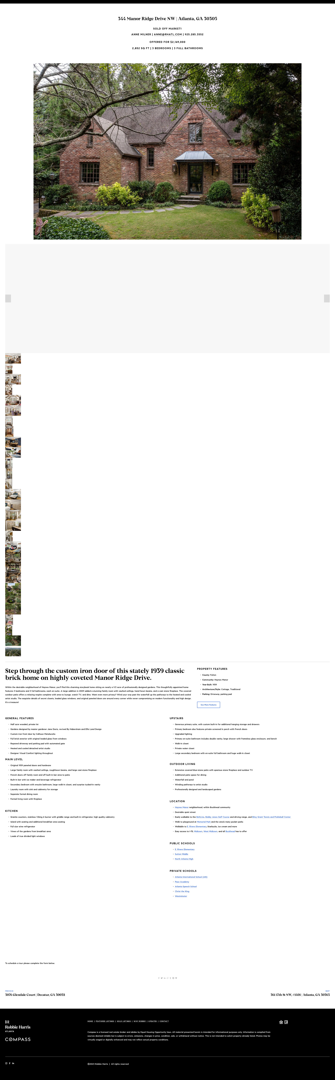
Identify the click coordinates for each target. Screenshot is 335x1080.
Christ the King (182, 891)
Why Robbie (140, 1021)
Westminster (181, 896)
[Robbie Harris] (13, 1063)
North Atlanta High (184, 859)
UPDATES (152, 1021)
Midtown (198, 831)
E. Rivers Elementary (196, 826)
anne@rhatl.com (168, 34)
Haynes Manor (182, 807)
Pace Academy (182, 882)
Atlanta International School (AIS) (191, 877)
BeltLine (200, 817)
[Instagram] (6, 1063)
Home (90, 1021)
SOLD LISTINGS (124, 1021)
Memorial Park (204, 822)
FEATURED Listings (105, 1021)
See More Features (208, 705)
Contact (164, 1021)
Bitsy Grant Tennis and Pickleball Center (271, 817)
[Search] (6, 2)
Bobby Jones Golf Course (217, 817)
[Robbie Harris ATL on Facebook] (10, 1063)
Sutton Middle (181, 854)
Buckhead (230, 831)
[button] (8, 298)
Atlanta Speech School (186, 886)
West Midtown (210, 831)
